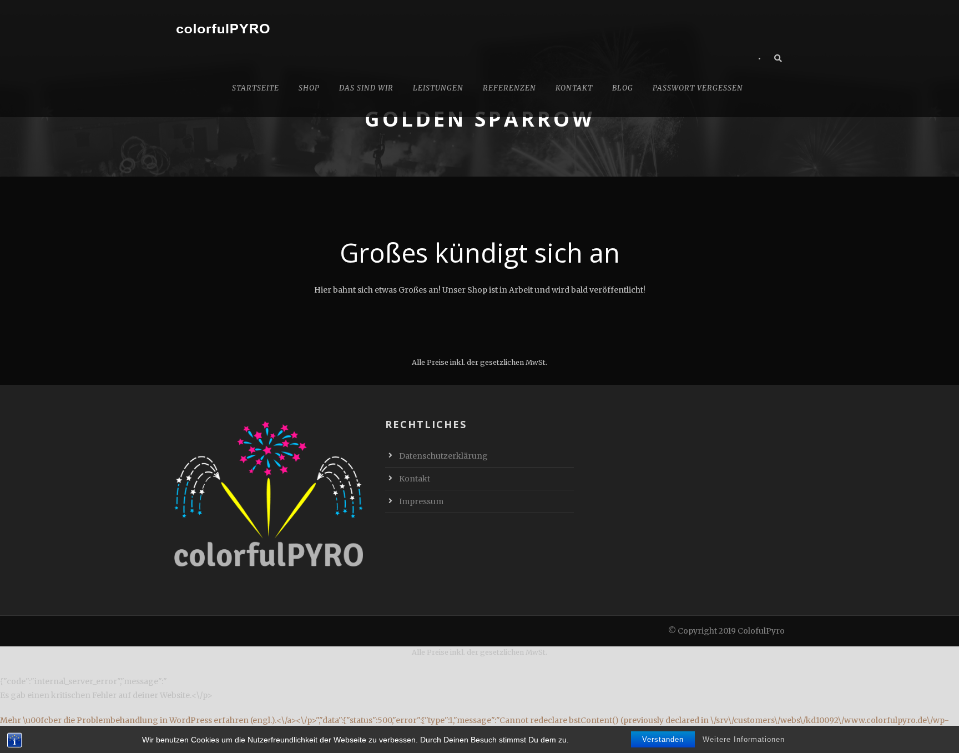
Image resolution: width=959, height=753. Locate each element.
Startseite (255, 88)
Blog (622, 88)
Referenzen (509, 88)
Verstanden (663, 739)
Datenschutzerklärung (443, 456)
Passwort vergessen (698, 88)
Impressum (421, 501)
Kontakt (574, 88)
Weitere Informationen (744, 739)
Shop (309, 88)
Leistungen (438, 88)
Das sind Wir (366, 88)
